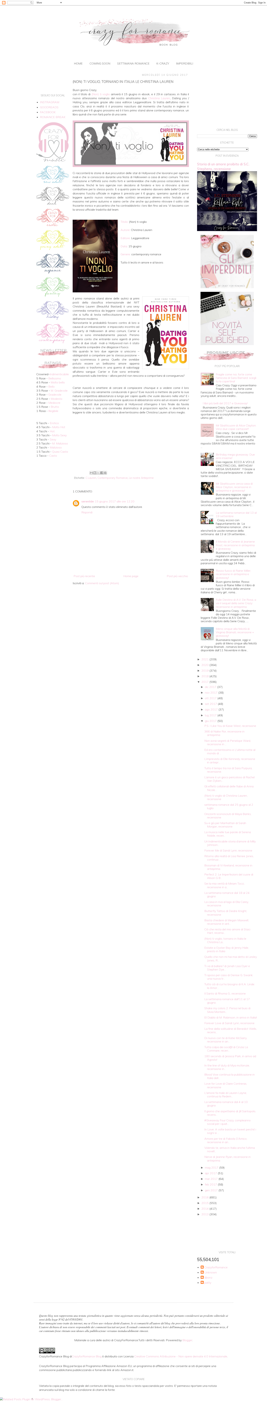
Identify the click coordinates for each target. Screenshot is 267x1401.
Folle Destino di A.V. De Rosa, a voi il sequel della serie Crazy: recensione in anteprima (236, 603)
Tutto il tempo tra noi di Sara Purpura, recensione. (228, 769)
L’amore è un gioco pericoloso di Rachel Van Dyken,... (229, 778)
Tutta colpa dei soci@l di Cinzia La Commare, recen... (226, 1048)
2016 (205, 1197)
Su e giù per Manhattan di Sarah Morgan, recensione (225, 824)
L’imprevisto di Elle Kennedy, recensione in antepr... (229, 760)
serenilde (87, 501)
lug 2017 (211, 715)
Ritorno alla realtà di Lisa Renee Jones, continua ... (229, 857)
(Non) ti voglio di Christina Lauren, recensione (226, 797)
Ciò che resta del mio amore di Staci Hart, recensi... (227, 931)
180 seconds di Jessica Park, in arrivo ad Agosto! (230, 1057)
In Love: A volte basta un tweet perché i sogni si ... (230, 1131)
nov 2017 (211, 692)
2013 (205, 1214)
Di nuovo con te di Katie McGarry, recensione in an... (225, 1039)
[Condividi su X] (98, 473)
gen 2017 (212, 1190)
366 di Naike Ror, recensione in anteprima (224, 733)
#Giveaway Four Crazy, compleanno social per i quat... (227, 1122)
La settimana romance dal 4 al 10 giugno (226, 1103)
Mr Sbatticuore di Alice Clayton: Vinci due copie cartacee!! (236, 427)
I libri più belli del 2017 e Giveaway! (225, 403)
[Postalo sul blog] (95, 473)
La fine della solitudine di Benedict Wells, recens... (230, 1030)
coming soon (100, 63)
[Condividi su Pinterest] (105, 473)
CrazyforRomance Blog (87, 1356)
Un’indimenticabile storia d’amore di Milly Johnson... (230, 843)
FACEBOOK (48, 112)
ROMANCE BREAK (52, 117)
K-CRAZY (162, 63)
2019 (205, 670)
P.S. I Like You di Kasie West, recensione (230, 726)
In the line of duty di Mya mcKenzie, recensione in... (227, 1067)
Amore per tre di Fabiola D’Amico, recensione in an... (225, 1140)
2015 (205, 1203)
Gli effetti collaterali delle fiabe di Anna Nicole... (229, 788)
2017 (205, 682)
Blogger (187, 1340)
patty (207, 1282)
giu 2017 (211, 721)
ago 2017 (212, 709)
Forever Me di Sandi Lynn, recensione (228, 850)
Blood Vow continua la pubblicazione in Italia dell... (229, 1076)
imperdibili (184, 63)
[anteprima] (227, 287)
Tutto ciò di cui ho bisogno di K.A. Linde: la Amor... (229, 985)
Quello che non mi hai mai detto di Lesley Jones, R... (230, 958)
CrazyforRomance (216, 1267)
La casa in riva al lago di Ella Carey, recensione (226, 903)
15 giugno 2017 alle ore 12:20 (114, 501)
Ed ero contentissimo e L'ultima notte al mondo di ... (229, 751)
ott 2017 (211, 698)
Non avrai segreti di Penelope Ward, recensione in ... (227, 742)
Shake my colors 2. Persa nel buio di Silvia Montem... (227, 1009)
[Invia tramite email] (91, 473)
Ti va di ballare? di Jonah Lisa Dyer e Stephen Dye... (227, 967)
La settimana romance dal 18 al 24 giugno (227, 894)
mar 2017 (212, 1179)
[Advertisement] (131, 439)
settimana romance (133, 63)
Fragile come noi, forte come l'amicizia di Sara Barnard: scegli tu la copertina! (236, 378)
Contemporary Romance (113, 478)
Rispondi (86, 512)
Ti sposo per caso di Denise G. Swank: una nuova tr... (228, 976)
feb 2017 (211, 1184)
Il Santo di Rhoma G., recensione (225, 993)
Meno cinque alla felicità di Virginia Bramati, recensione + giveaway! (235, 632)
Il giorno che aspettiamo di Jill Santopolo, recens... (230, 1112)
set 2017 (211, 704)
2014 (205, 1208)
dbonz (208, 1277)
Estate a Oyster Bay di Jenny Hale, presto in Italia (226, 949)
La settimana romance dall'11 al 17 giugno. (227, 1000)
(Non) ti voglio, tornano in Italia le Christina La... (225, 940)
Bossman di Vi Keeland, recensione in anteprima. (228, 867)
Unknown (210, 1272)
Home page (130, 576)
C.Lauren (91, 478)
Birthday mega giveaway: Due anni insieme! (235, 456)
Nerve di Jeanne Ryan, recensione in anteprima (227, 1158)
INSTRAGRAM (49, 102)
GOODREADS (49, 107)
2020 (205, 665)
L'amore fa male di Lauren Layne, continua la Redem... (225, 1094)
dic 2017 (211, 687)
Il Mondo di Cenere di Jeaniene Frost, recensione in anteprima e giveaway (235, 545)
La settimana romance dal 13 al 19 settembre (236, 514)
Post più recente (84, 576)
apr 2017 (211, 1173)
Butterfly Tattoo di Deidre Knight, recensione (225, 912)
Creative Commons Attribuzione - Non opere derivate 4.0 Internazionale (180, 1356)
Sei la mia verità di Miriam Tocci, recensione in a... (224, 885)
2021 (205, 659)
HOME (78, 63)
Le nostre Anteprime (141, 478)
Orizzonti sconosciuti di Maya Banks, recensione (227, 815)
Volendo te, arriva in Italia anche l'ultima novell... (229, 1149)
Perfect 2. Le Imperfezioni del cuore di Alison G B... (228, 876)
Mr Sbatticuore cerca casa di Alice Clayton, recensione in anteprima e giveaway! (234, 487)
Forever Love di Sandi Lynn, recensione (229, 1023)
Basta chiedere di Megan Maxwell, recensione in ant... (226, 921)
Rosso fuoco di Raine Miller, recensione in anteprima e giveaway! (233, 574)
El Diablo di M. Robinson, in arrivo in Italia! (230, 1017)
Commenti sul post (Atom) (102, 583)
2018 (205, 676)
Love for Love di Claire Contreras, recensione (225, 1085)
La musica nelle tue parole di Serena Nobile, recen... (227, 833)
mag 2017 (212, 1167)
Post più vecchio (177, 576)
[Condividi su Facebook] (102, 473)
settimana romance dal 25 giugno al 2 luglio (228, 806)
